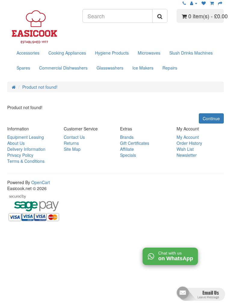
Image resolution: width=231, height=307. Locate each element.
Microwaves (149, 53)
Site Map (72, 149)
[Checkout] (220, 3)
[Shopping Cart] (212, 3)
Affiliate (127, 149)
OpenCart (40, 182)
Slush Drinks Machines (191, 53)
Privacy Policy (20, 155)
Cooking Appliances (67, 53)
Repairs (169, 68)
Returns (71, 143)
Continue (211, 118)
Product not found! (39, 87)
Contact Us (74, 137)
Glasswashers (110, 68)
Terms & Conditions (26, 161)
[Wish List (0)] (204, 3)
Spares (23, 68)
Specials (128, 155)
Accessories (28, 53)
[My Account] (193, 3)
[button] (200, 296)
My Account (188, 137)
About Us (16, 143)
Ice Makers (142, 68)
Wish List (185, 149)
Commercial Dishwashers (63, 68)
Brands (127, 137)
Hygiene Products (112, 53)
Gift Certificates (134, 143)
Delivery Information (26, 149)
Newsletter (187, 155)
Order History (189, 143)
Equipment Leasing (25, 137)
